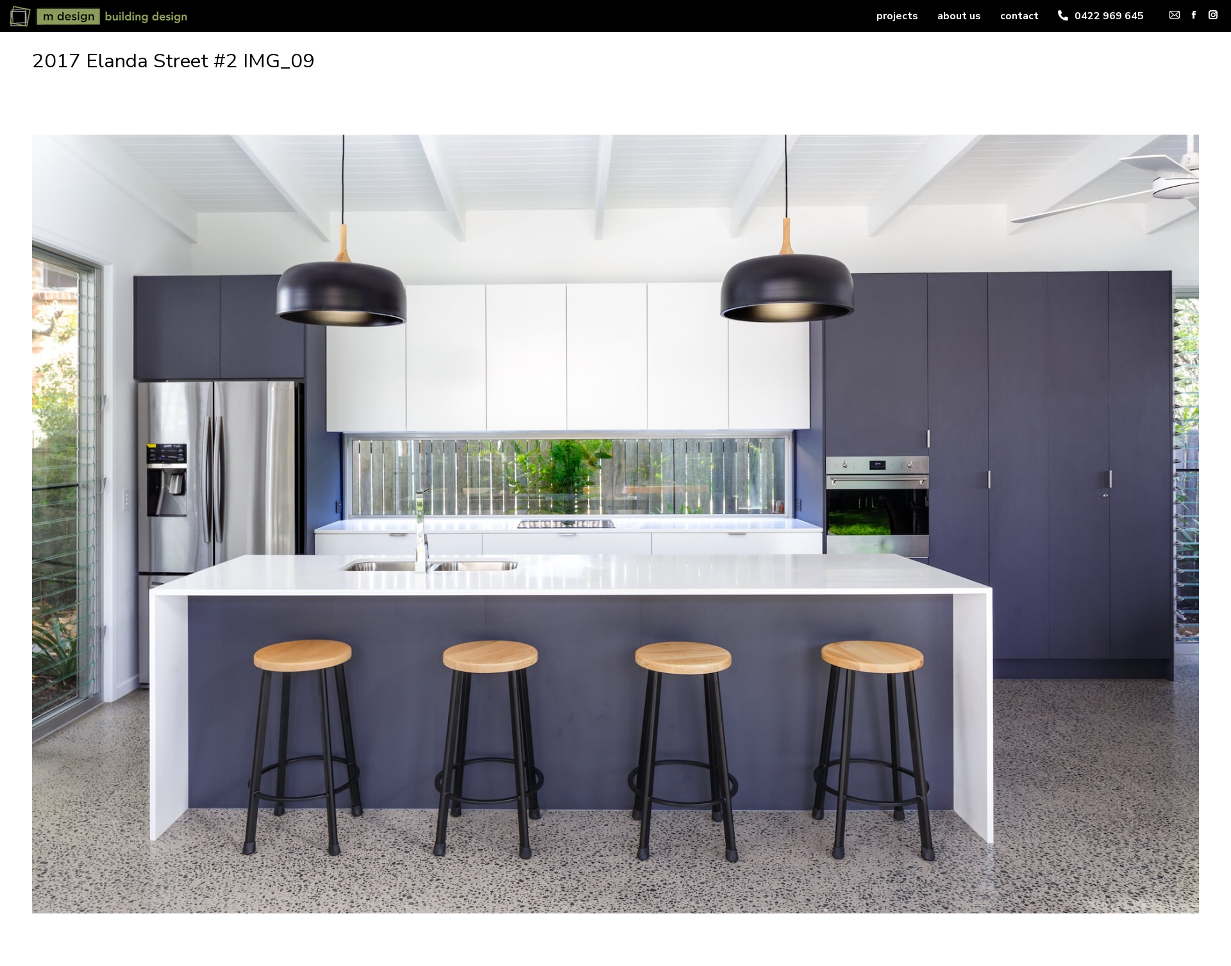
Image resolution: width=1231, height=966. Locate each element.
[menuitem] (897, 16)
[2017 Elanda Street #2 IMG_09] (615, 524)
